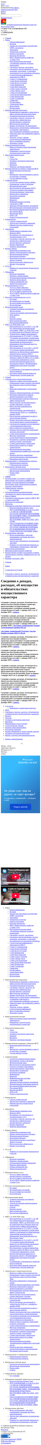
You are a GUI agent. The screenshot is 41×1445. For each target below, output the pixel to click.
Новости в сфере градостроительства (23, 381)
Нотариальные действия (14, 533)
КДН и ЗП (13, 215)
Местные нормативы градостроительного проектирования (23, 437)
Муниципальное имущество (20, 171)
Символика (14, 100)
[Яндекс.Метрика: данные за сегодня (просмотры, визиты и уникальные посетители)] (8, 1441)
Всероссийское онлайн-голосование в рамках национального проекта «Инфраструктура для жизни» (22, 554)
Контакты (13, 165)
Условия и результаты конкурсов (22, 161)
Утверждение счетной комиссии (22, 375)
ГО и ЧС (8, 266)
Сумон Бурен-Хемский (18, 81)
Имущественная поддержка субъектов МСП (21, 169)
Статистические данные (14, 726)
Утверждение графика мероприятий (23, 334)
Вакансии (13, 200)
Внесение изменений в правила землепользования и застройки (21, 396)
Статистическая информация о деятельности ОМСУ (21, 76)
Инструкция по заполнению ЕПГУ (23, 188)
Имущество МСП (16, 213)
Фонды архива (15, 311)
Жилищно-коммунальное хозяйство (18, 551)
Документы (9, 229)
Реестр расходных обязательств (21, 262)
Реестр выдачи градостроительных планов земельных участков (23, 403)
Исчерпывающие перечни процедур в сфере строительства (24, 400)
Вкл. (13, 8)
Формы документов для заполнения (23, 126)
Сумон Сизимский (17, 98)
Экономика (14, 50)
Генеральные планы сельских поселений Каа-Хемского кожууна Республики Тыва (25, 385)
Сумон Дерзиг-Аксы (17, 91)
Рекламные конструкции (19, 459)
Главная (8, 38)
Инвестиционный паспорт (15, 145)
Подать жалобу (21, 807)
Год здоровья (14, 490)
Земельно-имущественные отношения (24, 206)
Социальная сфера (16, 104)
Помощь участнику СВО (14, 558)
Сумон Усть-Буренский (18, 93)
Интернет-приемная (17, 274)
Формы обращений (17, 245)
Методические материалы (19, 124)
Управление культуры (18, 52)
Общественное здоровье (14, 488)
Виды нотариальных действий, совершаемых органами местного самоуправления (22, 537)
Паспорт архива (16, 319)
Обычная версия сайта (9, 10)
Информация (14, 198)
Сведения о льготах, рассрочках (21, 67)
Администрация (11, 180)
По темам (13, 299)
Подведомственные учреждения (22, 192)
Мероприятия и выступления (16, 724)
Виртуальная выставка (18, 321)
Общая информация (17, 42)
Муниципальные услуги (14, 286)
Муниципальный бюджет (19, 254)
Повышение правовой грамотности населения (22, 506)
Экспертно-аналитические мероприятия (25, 469)
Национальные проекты (19, 463)
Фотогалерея (14, 106)
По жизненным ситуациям (20, 301)
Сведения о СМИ (16, 204)
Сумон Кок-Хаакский (18, 87)
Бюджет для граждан (17, 264)
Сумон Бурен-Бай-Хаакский (20, 95)
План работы (14, 315)
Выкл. (17, 8)
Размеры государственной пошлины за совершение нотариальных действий (24, 546)
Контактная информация (19, 323)
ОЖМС (8, 477)
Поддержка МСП (16, 211)
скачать (16, 612)
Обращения (9, 272)
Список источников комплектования (23, 313)
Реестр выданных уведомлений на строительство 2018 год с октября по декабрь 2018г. (23, 412)
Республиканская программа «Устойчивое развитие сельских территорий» (21, 63)
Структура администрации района (22, 182)
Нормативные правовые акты (21, 231)
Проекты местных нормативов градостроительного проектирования (23, 456)
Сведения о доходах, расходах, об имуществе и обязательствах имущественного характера (22, 120)
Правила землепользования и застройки (24, 393)
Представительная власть (14, 155)
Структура (13, 159)
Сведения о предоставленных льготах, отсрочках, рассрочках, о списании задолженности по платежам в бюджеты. (25, 71)
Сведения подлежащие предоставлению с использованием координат (25, 425)
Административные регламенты (22, 309)
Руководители (10, 219)
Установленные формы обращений (23, 278)
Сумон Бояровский (17, 85)
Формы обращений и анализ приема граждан (22, 731)
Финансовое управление (19, 194)
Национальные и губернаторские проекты (21, 461)
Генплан (8, 718)
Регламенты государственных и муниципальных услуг (21, 236)
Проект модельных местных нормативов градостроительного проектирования (25, 421)
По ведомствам (15, 305)
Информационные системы (20, 202)
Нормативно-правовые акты (20, 250)
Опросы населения (17, 54)
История (13, 44)
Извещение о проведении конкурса (23, 708)
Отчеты (12, 317)
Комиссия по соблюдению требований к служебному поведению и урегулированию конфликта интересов (25, 130)
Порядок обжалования (18, 247)
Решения (13, 163)
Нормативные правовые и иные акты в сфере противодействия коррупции (24, 113)
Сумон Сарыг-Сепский (18, 89)
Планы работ (14, 473)
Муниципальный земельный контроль (24, 208)
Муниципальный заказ (18, 186)
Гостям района (15, 102)
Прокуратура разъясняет (14, 502)
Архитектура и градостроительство (18, 379)
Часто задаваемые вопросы (20, 141)
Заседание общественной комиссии (23, 373)
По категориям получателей (20, 303)
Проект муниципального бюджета (22, 252)
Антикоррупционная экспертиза (22, 116)
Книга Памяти (10, 496)
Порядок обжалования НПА (15, 728)
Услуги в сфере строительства (21, 291)
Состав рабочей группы (18, 178)
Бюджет (8, 716)
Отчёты (12, 475)
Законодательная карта (18, 284)
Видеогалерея (15, 108)
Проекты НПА (15, 233)
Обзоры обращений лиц (19, 282)
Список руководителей (18, 221)
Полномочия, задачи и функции (21, 184)
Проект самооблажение (14, 739)
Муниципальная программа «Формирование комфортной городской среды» (25, 451)
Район (7, 40)
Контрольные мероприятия (20, 471)
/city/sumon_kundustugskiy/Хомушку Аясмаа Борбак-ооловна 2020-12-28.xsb (18, 632)
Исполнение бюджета (18, 256)
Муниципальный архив (14, 307)
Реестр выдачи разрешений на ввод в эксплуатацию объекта (23, 417)
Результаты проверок (17, 196)
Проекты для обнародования (20, 167)
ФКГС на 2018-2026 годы (14, 324)
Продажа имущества (17, 56)
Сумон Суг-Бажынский (18, 79)
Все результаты (6, 18)
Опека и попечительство (19, 217)
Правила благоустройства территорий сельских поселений (24, 431)
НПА (12, 172)
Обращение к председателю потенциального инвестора (20, 152)
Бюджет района (11, 248)
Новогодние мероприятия (15, 549)
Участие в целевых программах (21, 190)
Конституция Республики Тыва (21, 508)
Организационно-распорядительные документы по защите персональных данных (22, 493)
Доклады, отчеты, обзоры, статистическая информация (20, 138)
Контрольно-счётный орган (15, 467)
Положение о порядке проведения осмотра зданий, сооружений (22, 440)
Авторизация (6, 1443)
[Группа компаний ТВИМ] (11, 1439)
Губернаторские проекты (19, 465)
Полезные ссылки (16, 143)
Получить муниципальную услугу (18, 297)
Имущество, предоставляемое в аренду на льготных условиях (24, 175)
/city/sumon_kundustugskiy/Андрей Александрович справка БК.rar (20, 626)
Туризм (8, 377)
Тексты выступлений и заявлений (22, 223)
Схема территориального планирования (25, 434)
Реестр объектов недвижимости (21, 428)
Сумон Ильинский (17, 96)
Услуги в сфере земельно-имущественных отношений (20, 288)
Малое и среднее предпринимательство (20, 735)
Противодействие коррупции (16, 110)
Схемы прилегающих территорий (22, 443)
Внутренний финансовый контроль (23, 209)
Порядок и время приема (19, 276)
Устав (12, 157)
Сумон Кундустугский (18, 83)
